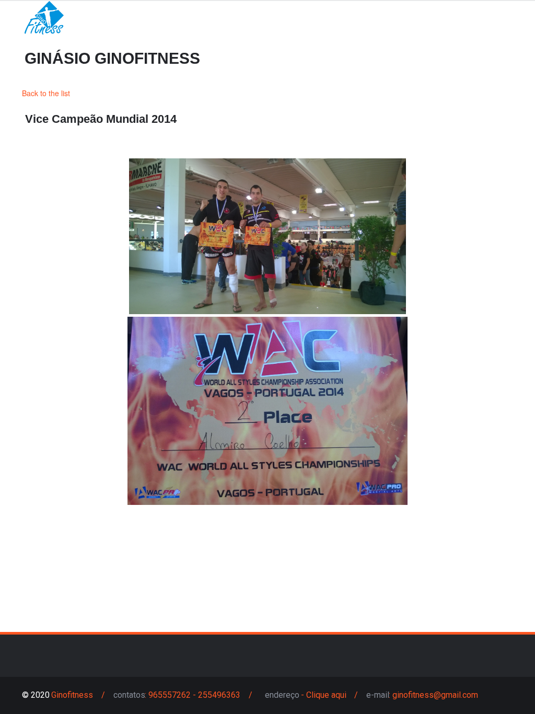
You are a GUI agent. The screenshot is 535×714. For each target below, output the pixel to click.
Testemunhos (238, 42)
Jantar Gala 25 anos (411, 42)
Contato (103, 42)
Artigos (168, 42)
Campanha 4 (317, 42)
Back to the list (46, 93)
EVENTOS (37, 42)
